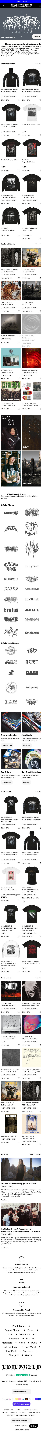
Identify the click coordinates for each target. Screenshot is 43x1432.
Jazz (28, 1338)
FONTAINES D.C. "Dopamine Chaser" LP (29, 1038)
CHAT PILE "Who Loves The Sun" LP (7, 371)
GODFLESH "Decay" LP (8, 1136)
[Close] (41, 1)
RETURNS (22, 1412)
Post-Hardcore (11, 1347)
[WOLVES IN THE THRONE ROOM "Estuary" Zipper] (11, 77)
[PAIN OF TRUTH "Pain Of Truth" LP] (11, 290)
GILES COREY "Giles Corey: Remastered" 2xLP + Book (31, 1005)
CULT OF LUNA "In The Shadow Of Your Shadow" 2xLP (28, 338)
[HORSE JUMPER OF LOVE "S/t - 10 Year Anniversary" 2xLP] (32, 1057)
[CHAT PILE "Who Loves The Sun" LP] (11, 358)
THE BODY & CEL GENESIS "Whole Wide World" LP (10, 1071)
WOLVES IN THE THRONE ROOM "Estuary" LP (9, 271)
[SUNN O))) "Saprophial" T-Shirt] (32, 148)
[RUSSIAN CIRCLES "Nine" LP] (11, 324)
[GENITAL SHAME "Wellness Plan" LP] (32, 1124)
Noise (23, 1342)
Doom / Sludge (13, 1330)
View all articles (35, 1154)
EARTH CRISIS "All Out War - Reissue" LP (8, 404)
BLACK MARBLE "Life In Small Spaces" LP (8, 1038)
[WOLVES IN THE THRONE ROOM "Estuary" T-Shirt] (11, 112)
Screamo (28, 1351)
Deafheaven (25, 50)
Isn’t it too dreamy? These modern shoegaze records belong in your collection (20, 1230)
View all (38, 64)
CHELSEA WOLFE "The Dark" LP (28, 304)
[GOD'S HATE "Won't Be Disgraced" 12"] (32, 257)
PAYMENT (14, 1412)
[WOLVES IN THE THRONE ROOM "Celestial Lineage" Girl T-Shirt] (32, 875)
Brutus (3, 54)
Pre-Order (36, 36)
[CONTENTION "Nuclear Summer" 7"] (11, 991)
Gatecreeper (31, 52)
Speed (16, 54)
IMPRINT (6, 1410)
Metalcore (8, 1342)
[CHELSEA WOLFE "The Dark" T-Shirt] (32, 183)
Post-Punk (12, 1351)
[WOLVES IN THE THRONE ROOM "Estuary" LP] (11, 257)
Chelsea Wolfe (14, 52)
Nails (23, 52)
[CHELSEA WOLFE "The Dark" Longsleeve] (11, 183)
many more (7, 56)
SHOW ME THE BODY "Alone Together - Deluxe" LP (31, 404)
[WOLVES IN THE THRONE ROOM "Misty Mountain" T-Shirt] (32, 914)
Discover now (7, 745)
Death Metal (20, 1326)
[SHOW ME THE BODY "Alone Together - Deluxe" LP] (32, 391)
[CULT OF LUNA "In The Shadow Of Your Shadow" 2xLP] (32, 324)
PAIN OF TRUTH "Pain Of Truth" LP (7, 304)
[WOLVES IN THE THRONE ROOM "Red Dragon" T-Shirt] (32, 949)
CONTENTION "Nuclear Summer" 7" (8, 1005)
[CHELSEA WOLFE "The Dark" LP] (32, 290)
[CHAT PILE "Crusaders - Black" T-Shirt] (32, 216)
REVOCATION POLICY (34, 1412)
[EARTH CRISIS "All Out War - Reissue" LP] (11, 391)
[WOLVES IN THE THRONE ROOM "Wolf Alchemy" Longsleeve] (11, 949)
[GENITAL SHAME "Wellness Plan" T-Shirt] (11, 875)
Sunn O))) (5, 50)
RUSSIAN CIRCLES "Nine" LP (11, 336)
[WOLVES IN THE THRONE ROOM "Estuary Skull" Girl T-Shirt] (11, 805)
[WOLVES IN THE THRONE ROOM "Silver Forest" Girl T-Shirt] (11, 914)
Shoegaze (15, 1355)
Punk (34, 1342)
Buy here (26, 782)
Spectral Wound (33, 54)
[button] (3, 5)
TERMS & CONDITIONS (30, 1410)
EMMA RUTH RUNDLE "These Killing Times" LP (30, 371)
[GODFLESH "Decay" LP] (11, 1124)
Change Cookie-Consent (21, 1430)
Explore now (7, 782)
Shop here (26, 745)
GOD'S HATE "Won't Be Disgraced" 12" (28, 271)
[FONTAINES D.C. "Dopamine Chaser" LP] (32, 1024)
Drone (31, 1330)
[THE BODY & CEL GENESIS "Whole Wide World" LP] (11, 1057)
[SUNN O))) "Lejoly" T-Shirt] (11, 148)
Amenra (22, 54)
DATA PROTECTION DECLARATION (17, 1415)
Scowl (9, 54)
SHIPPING (5, 1412)
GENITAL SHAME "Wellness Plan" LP (28, 1137)
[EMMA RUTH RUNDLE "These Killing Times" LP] (32, 358)
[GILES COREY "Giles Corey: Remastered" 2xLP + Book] (32, 991)
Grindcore (25, 1334)
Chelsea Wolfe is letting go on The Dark (18, 1183)
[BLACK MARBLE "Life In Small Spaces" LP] (11, 1024)
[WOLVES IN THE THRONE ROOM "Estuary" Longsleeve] (32, 77)
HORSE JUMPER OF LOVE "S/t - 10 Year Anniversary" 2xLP (32, 1071)
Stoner (29, 1355)
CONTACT (18, 1410)
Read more (4, 1200)
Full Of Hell (14, 50)
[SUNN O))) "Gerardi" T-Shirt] (32, 112)
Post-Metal (31, 1347)
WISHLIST (32, 1415)
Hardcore (15, 1338)
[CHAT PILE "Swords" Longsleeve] (11, 216)
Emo (11, 1334)
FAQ (12, 1410)
